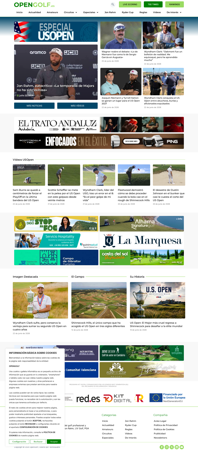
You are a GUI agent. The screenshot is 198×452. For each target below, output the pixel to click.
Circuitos (69, 12)
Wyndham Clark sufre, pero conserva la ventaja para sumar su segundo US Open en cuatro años (39, 326)
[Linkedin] (177, 447)
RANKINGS (174, 4)
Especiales (89, 12)
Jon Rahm (110, 12)
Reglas (143, 12)
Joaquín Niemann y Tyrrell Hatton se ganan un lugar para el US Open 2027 (121, 101)
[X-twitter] (172, 447)
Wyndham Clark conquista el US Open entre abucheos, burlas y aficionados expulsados (162, 101)
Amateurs (52, 12)
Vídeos (157, 12)
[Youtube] (182, 447)
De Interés (172, 12)
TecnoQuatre (54, 447)
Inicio (19, 12)
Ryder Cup (127, 12)
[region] (35, 397)
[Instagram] (167, 447)
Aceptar (54, 441)
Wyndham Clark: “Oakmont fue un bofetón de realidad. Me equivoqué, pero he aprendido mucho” (163, 55)
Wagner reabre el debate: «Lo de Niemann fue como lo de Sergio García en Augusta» (120, 54)
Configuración (19, 441)
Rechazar (38, 441)
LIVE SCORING (130, 4)
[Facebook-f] (162, 447)
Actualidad (35, 12)
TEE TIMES (153, 4)
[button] (113, 4)
